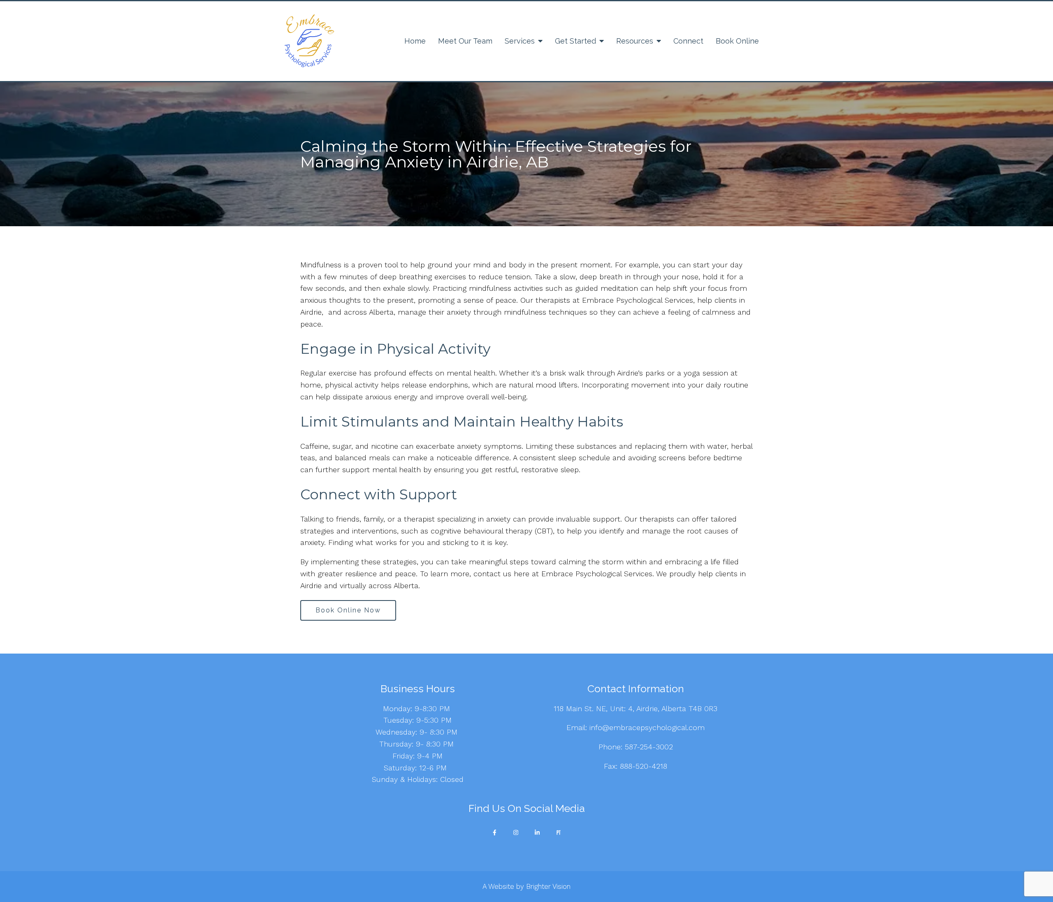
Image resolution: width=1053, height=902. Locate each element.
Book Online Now (348, 610)
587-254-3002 (649, 746)
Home (415, 41)
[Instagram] (515, 832)
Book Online (737, 41)
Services (520, 41)
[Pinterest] (558, 832)
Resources (634, 41)
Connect (688, 41)
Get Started (575, 41)
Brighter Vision (548, 886)
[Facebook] (494, 832)
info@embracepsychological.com (646, 727)
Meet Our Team (465, 41)
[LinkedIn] (537, 832)
